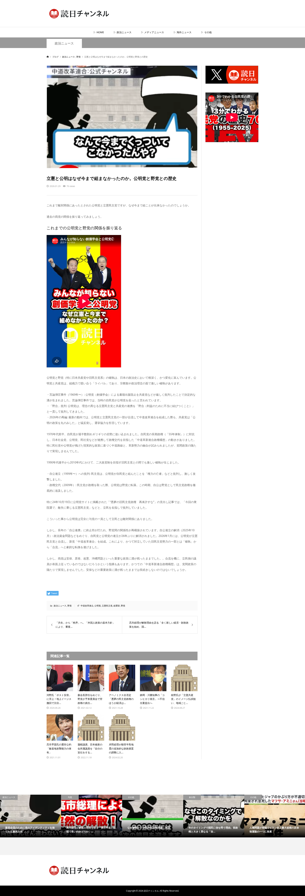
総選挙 (116, 605)
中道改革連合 (87, 605)
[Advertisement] (231, 213)
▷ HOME (98, 32)
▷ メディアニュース (152, 32)
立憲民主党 (107, 605)
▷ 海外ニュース (183, 32)
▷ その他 (206, 32)
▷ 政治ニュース (122, 32)
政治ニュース (64, 43)
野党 (69, 605)
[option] (30, 816)
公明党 (97, 605)
